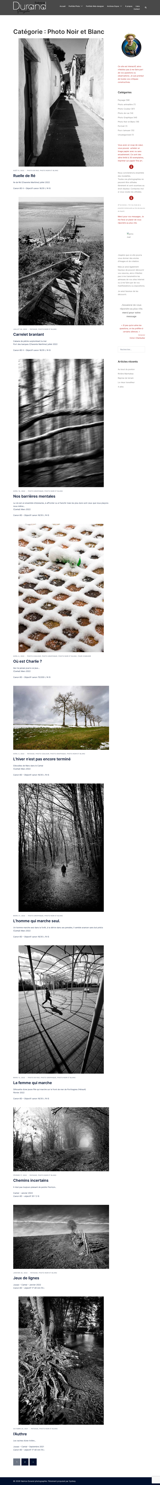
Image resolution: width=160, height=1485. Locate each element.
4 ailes (121, 387)
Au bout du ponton (126, 369)
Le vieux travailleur (126, 382)
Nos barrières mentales (34, 496)
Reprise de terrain (126, 378)
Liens (138, 6)
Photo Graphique (35, 491)
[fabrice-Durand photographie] (29, 7)
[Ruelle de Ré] (61, 102)
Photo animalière (125, 104)
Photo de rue (33, 170)
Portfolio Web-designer (95, 6)
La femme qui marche (32, 1082)
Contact (137, 9)
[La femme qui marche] (61, 1009)
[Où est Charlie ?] (61, 588)
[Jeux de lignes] (61, 1237)
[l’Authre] (61, 1360)
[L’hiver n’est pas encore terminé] (61, 717)
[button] (146, 8)
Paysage (33, 329)
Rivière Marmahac (126, 373)
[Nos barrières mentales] (61, 423)
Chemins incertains (30, 1180)
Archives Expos (113, 6)
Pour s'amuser (84, 656)
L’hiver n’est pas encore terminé (42, 759)
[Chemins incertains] (61, 1139)
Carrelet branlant (28, 334)
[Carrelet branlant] (61, 261)
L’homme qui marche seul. (36, 921)
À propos (128, 6)
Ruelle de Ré (24, 175)
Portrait (121, 126)
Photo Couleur (34, 656)
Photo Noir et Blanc (49, 170)
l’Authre (20, 1434)
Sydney (72, 1481)
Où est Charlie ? (27, 661)
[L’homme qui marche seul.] (61, 847)
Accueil (62, 6)
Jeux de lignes (26, 1278)
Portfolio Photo (74, 6)
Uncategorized (124, 135)
